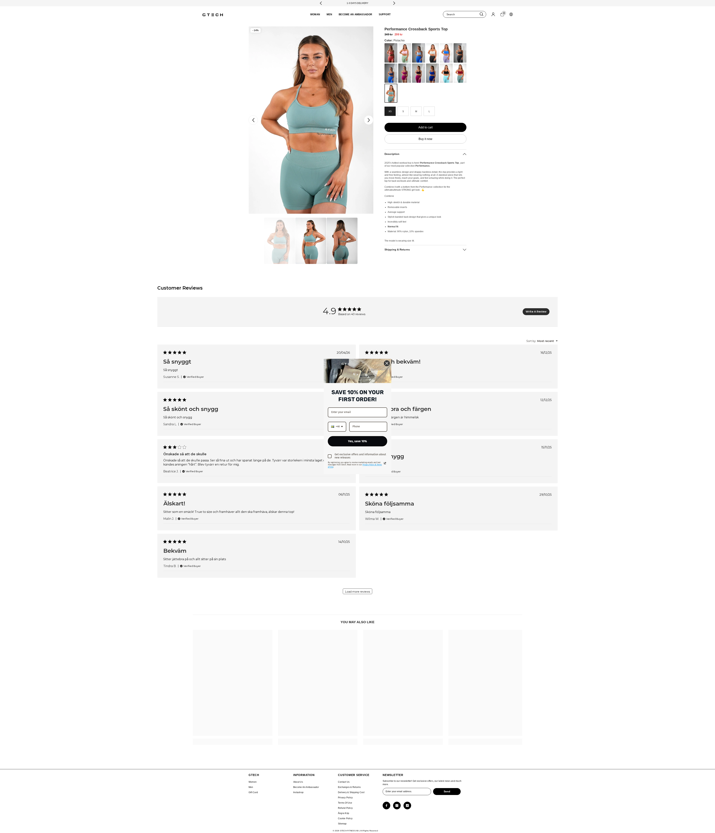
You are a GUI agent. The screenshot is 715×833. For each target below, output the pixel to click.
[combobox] (460, 14)
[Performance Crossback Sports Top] (390, 53)
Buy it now (425, 139)
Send (447, 791)
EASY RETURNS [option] (357, 3)
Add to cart (425, 127)
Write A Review (536, 311)
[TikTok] (407, 805)
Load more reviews (357, 591)
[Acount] (493, 14)
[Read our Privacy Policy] (385, 463)
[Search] (464, 14)
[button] (253, 120)
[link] (232, 740)
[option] (311, 120)
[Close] (386, 363)
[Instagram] (397, 805)
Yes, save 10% (357, 441)
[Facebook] (386, 805)
